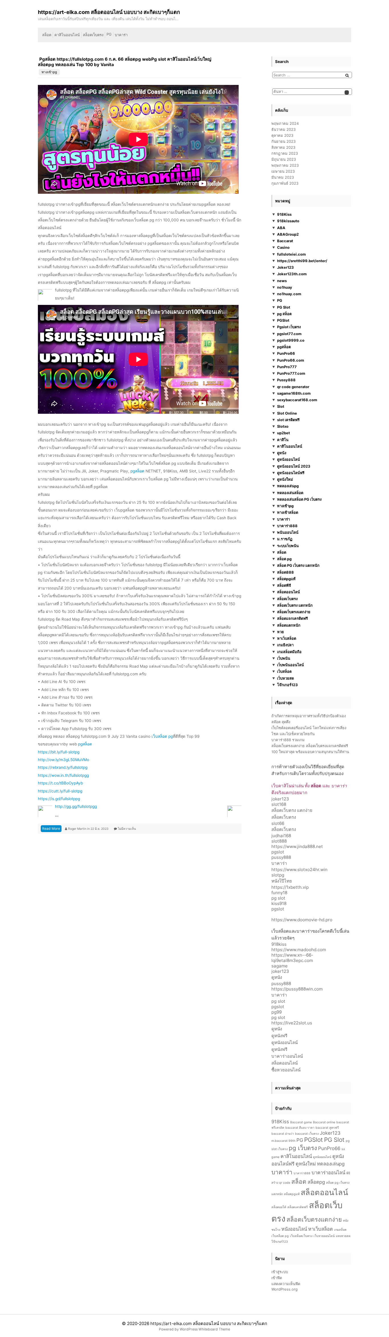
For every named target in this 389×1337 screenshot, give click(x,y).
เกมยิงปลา (285, 645)
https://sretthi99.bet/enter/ (302, 260)
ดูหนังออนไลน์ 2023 (293, 466)
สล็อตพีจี (284, 585)
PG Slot (283, 307)
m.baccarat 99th (283, 1141)
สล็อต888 (285, 572)
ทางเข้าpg (49, 72)
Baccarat (285, 241)
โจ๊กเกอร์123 (287, 684)
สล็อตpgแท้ (286, 578)
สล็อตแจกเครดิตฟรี (292, 618)
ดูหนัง (281, 453)
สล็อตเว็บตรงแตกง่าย (293, 612)
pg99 (276, 1012)
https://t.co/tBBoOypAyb (60, 783)
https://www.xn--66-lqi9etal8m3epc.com (292, 957)
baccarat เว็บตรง (307, 1134)
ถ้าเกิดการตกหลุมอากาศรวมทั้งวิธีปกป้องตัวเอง (308, 716)
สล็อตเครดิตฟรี (297, 1207)
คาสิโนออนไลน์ (67, 34)
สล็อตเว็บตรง (93, 34)
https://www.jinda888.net (297, 846)
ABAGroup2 (288, 234)
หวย (280, 631)
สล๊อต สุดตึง (280, 722)
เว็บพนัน (283, 658)
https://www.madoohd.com (298, 949)
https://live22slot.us (291, 1023)
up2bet (283, 433)
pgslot (277, 852)
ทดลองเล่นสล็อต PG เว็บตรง (299, 499)
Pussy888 (286, 380)
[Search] (347, 75)
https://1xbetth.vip (290, 887)
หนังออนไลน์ (294, 1229)
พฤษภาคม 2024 (285, 123)
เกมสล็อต (340, 1230)
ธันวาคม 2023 (283, 129)
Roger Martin (77, 829)
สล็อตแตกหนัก (288, 625)
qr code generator (293, 386)
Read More (51, 828)
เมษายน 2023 (283, 171)
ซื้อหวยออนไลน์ (285, 1070)
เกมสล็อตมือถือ (289, 651)
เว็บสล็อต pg (162, 736)
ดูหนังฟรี (279, 1035)
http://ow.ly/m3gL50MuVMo (63, 759)
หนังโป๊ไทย (281, 881)
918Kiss (284, 214)
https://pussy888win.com (297, 989)
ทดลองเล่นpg (288, 486)
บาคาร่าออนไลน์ (287, 1056)
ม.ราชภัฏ (284, 539)
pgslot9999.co (290, 340)
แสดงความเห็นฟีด (285, 1283)
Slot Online (287, 413)
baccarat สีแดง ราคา (299, 1128)
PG (109, 34)
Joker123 (285, 267)
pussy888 (281, 857)
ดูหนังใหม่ (285, 479)
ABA (281, 227)
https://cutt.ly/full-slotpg (60, 791)
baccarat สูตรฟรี (327, 1128)
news (282, 280)
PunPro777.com (291, 373)
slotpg (277, 875)
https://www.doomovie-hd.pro (301, 919)
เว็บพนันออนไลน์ (290, 665)
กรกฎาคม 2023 (284, 153)
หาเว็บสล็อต (286, 638)
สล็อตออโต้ (278, 1207)
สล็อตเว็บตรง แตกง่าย (291, 810)
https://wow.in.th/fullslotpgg (63, 775)
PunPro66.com (290, 360)
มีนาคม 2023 (282, 177)
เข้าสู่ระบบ (279, 1271)
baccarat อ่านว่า (282, 1134)
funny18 (279, 892)
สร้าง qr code (280, 1183)
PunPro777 (287, 366)
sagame (279, 966)
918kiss (278, 944)
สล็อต (46, 34)
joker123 (280, 799)
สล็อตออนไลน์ (288, 592)
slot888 (279, 841)
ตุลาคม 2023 (282, 135)
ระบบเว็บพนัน (288, 545)
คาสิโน (282, 439)
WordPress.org (284, 1289)
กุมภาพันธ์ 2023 (284, 183)
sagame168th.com (294, 393)
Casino (283, 247)
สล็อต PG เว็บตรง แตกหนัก (298, 565)
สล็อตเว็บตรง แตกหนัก (295, 605)
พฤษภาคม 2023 (285, 165)
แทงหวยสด (343, 1236)
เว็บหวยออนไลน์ (324, 1236)
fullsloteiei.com (291, 254)
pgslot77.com (289, 333)
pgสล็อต (137, 471)
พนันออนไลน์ (287, 532)
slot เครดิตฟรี (288, 419)
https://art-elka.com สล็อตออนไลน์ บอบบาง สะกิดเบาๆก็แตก (208, 1323)
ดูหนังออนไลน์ (288, 459)
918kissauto (288, 221)
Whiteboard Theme (214, 1329)
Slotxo (282, 426)
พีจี (348, 1173)
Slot (280, 406)
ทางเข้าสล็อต (287, 512)
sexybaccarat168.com (297, 400)
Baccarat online (324, 1122)
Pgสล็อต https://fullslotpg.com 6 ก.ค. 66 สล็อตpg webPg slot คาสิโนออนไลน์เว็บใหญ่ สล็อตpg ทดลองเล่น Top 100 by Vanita (124, 62)
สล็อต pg (284, 559)
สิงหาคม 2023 (283, 147)
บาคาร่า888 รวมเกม (288, 739)
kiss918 (278, 903)
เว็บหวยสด (285, 678)
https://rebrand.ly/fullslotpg (62, 767)
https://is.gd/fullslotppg (59, 798)
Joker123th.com (292, 274)
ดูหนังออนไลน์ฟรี (290, 472)
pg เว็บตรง (303, 1147)
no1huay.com (289, 294)
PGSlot (283, 320)
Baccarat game (301, 1122)
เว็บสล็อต (284, 671)
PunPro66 (286, 353)
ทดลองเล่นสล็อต (290, 492)
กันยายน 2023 (283, 141)
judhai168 (281, 835)
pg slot (278, 898)
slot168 (278, 804)
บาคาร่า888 (287, 525)
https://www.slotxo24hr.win (299, 869)
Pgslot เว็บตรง (289, 327)
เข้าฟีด (276, 1277)
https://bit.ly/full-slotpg (58, 752)
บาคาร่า (121, 34)
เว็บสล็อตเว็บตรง (301, 1236)
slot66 (277, 823)
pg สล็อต (284, 313)
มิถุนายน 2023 (283, 159)
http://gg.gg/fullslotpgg (76, 806)
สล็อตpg (316, 1182)
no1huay (284, 287)
